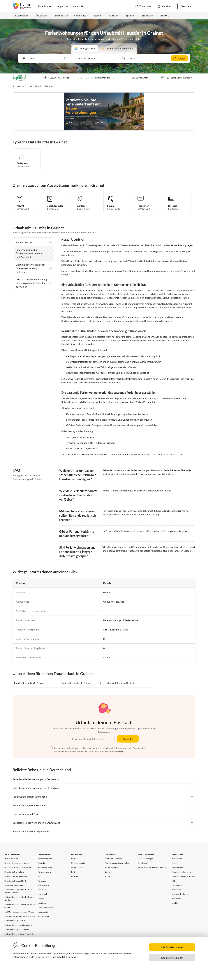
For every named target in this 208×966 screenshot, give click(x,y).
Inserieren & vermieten (114, 858)
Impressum (176, 890)
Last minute (42, 890)
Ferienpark (42, 881)
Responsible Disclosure (181, 894)
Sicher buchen (77, 867)
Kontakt (74, 876)
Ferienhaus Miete (45, 867)
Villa (40, 876)
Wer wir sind (177, 858)
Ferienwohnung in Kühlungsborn (18, 925)
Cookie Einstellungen (172, 957)
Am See (41, 898)
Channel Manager (145, 858)
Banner (108, 872)
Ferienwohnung (44, 872)
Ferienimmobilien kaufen (182, 872)
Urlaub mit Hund (11, 858)
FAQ (73, 872)
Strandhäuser (43, 916)
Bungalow (42, 863)
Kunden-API (143, 863)
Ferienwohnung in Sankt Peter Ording (19, 934)
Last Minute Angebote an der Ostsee (19, 912)
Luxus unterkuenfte (46, 907)
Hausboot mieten (45, 858)
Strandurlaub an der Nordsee (16, 881)
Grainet (28, 86)
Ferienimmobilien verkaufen (183, 876)
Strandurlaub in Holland (14, 872)
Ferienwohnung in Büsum (15, 921)
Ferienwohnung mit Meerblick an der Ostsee (19, 906)
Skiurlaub (42, 903)
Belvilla (175, 903)
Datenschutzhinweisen (63, 956)
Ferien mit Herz (178, 867)
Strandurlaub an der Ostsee (15, 876)
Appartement (43, 885)
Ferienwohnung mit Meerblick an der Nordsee (19, 898)
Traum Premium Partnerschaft (117, 863)
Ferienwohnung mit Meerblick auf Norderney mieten (18, 891)
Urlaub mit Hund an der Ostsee (17, 863)
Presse (174, 863)
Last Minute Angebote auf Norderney (19, 916)
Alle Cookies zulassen (172, 947)
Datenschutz (177, 885)
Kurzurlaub (43, 894)
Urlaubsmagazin (78, 863)
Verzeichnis (176, 898)
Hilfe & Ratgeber (111, 867)
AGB (174, 881)
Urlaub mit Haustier (44, 86)
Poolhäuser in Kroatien (13, 885)
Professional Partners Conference (152, 867)
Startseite (17, 86)
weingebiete (43, 912)
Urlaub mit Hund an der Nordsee (17, 867)
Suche (73, 858)
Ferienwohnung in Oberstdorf (16, 930)
